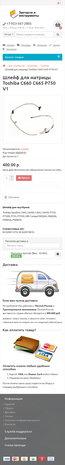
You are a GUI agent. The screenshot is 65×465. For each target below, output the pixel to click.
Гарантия (42, 45)
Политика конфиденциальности (22, 420)
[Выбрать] (58, 254)
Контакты (11, 49)
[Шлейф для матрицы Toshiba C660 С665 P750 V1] (32, 119)
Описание (13, 197)
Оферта (9, 408)
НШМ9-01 (21, 152)
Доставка (26, 45)
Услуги (56, 45)
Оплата (10, 45)
